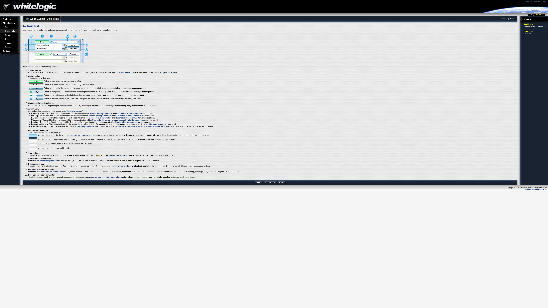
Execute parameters (85, 126)
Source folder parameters (101, 114)
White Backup (9, 23)
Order (7, 39)
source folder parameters (48, 161)
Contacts (6, 51)
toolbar (167, 73)
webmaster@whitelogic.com (536, 189)
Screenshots (10, 27)
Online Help (10, 31)
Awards (8, 43)
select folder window (118, 155)
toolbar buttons (81, 135)
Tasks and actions (123, 73)
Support (8, 47)
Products (7, 19)
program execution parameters (106, 177)
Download (9, 35)
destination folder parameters (129, 114)
